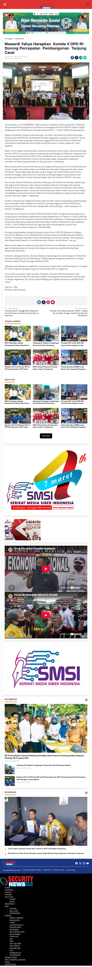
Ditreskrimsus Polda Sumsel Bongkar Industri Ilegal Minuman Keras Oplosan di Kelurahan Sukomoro (46, 853)
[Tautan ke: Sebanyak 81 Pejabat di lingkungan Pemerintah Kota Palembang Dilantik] (10, 769)
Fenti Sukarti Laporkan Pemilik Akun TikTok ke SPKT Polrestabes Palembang (37, 849)
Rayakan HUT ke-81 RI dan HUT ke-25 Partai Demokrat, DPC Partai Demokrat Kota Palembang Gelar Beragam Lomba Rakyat (17, 368)
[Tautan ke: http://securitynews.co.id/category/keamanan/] (86, 792)
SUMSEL (16, 58)
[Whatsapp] (85, 57)
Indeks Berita (70, 870)
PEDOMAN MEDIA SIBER (32, 870)
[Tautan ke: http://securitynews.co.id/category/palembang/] (86, 699)
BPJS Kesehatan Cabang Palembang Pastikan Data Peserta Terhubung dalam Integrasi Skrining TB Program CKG (17, 344)
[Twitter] (44, 302)
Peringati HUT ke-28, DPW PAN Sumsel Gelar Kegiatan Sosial (72, 344)
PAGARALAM (9, 58)
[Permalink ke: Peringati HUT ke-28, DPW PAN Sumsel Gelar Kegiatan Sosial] (74, 333)
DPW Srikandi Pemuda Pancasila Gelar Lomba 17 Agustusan (45, 368)
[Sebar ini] (72, 57)
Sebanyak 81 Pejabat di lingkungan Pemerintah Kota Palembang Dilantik (46, 344)
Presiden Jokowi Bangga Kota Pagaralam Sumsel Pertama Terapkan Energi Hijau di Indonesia (21, 312)
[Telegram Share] (81, 57)
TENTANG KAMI (58, 870)
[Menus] (5, 4)
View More (46, 436)
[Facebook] (39, 302)
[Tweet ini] (76, 57)
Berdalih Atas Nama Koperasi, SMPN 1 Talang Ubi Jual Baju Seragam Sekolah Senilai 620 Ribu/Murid (68, 312)
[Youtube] (53, 302)
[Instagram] (48, 302)
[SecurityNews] (46, 6)
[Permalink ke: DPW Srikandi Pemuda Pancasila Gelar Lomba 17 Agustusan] (46, 357)
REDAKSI (46, 870)
